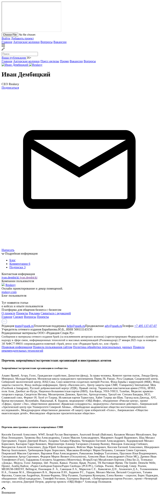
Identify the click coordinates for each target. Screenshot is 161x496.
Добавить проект (22, 38)
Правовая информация (17, 347)
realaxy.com (9, 292)
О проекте (8, 313)
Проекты (22, 313)
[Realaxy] (35, 64)
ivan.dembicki (11, 277)
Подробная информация (21, 253)
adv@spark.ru (113, 326)
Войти (6, 38)
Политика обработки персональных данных (102, 347)
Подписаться (10, 87)
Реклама (34, 313)
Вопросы (46, 42)
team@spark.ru (24, 326)
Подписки (17, 267)
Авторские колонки (26, 42)
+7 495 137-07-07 (145, 326)
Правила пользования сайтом (52, 347)
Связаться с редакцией (56, 313)
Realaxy (10, 285)
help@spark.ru (76, 326)
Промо (64, 61)
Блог (12, 260)
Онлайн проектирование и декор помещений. (32, 288)
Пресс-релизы (49, 61)
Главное (7, 42)
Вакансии (60, 42)
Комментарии (19, 263)
